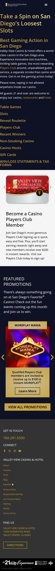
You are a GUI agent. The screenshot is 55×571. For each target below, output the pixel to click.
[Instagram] (14, 451)
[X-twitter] (9, 451)
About (6, 465)
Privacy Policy (9, 489)
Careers (7, 470)
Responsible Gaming (13, 494)
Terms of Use (9, 513)
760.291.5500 (14, 437)
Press (5, 475)
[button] (46, 5)
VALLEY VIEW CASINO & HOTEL (20, 568)
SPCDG (6, 508)
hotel (47, 97)
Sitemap (7, 503)
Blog (5, 479)
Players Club (8, 68)
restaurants (30, 97)
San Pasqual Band (11, 499)
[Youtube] (19, 451)
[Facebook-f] (4, 451)
